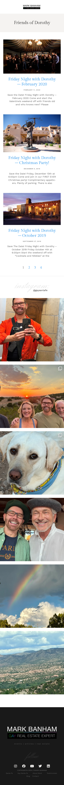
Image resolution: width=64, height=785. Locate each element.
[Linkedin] (48, 766)
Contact (35, 776)
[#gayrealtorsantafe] (32, 329)
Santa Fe (9, 773)
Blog (28, 776)
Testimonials (52, 773)
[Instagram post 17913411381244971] (32, 463)
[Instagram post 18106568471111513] (32, 529)
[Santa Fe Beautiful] (32, 662)
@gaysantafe (40, 290)
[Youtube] (32, 766)
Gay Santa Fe (23, 773)
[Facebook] (23, 766)
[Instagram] (15, 766)
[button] (7, 7)
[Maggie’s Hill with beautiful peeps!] (32, 396)
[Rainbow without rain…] (32, 596)
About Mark (37, 773)
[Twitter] (40, 766)
